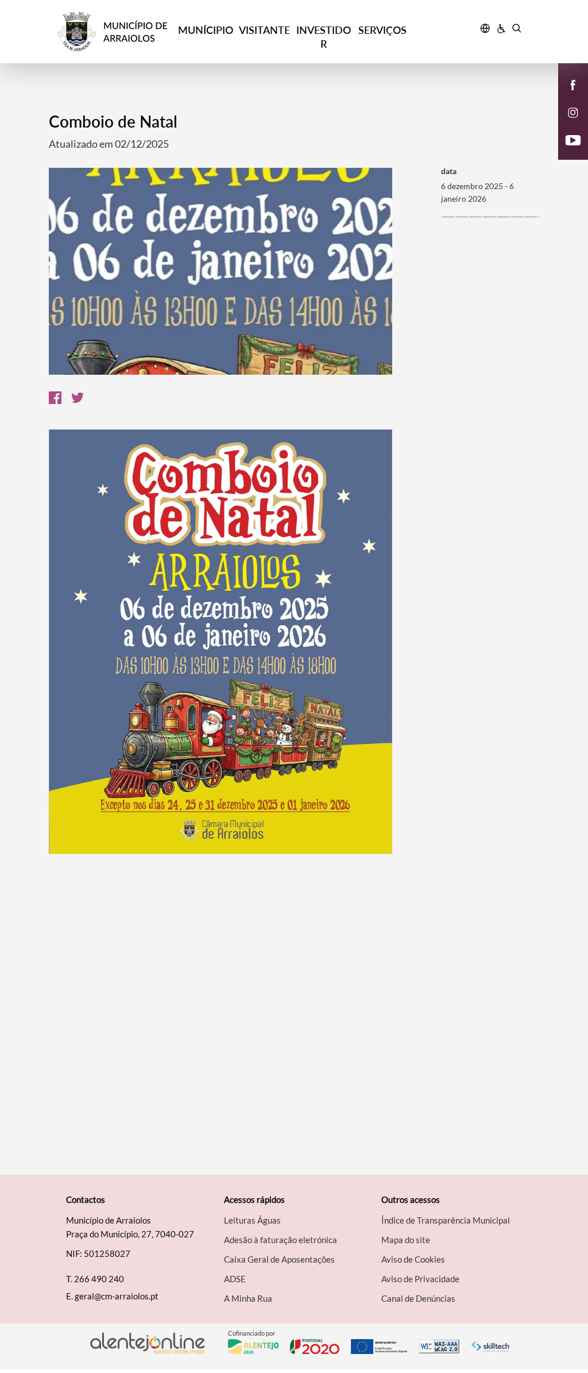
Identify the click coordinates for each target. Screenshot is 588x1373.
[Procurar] (516, 30)
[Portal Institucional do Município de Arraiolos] (116, 31)
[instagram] (573, 111)
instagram (566, 124)
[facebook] (573, 84)
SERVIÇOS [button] (382, 30)
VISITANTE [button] (264, 30)
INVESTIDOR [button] (323, 37)
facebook (566, 96)
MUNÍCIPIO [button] (205, 30)
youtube (566, 152)
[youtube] (573, 139)
